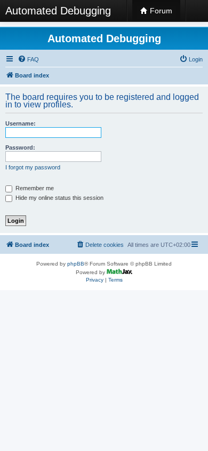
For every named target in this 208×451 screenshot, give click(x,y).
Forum (160, 10)
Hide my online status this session (58, 198)
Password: (20, 147)
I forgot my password (32, 167)
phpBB (75, 264)
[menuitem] (28, 59)
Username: (20, 123)
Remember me (34, 188)
